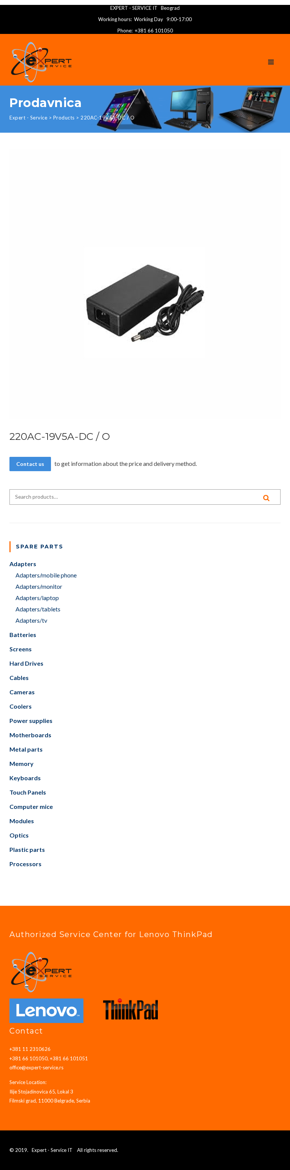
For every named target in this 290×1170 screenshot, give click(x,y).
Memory (21, 763)
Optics (19, 835)
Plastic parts (27, 849)
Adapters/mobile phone (46, 575)
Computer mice (31, 806)
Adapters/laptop (37, 597)
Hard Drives (26, 663)
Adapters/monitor (38, 586)
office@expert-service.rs (36, 1067)
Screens (20, 648)
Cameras (22, 691)
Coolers (20, 706)
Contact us (30, 464)
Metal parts (26, 749)
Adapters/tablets (37, 609)
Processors (25, 863)
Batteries (22, 634)
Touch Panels (27, 792)
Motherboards (30, 734)
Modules (21, 820)
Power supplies (30, 720)
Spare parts (39, 546)
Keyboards (25, 777)
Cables (19, 677)
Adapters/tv (31, 620)
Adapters (22, 563)
